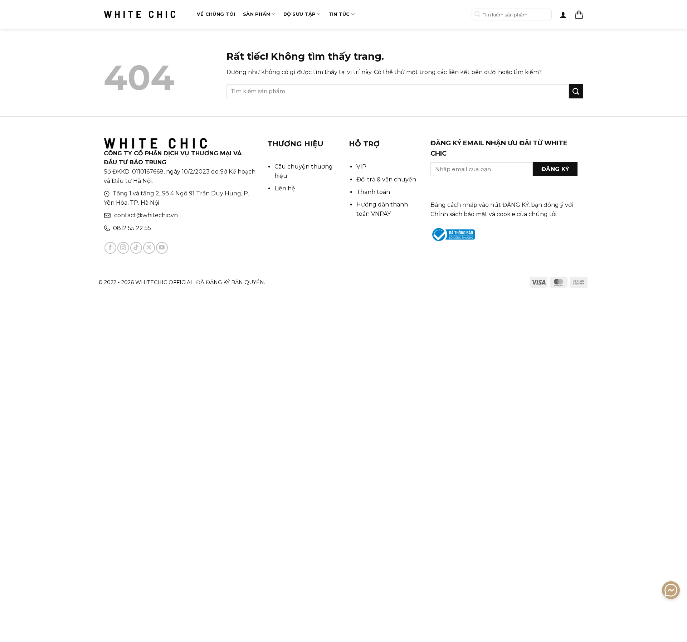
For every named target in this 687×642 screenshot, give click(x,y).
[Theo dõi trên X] (149, 248)
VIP (361, 166)
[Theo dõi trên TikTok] (136, 248)
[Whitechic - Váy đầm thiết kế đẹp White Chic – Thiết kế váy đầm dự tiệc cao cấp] (139, 14)
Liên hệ (284, 188)
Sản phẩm (257, 14)
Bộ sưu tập (299, 14)
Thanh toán (373, 192)
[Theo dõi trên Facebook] (110, 248)
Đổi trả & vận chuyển (386, 179)
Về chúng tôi (216, 14)
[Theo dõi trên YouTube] (162, 248)
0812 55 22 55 (132, 228)
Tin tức (339, 14)
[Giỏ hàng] (579, 15)
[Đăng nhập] (563, 15)
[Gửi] (477, 14)
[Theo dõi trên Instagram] (123, 248)
